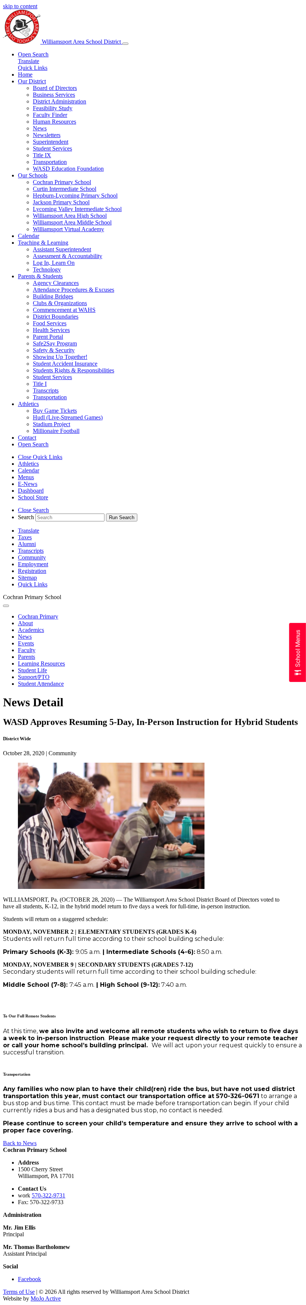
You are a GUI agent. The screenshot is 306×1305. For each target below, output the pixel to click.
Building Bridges (53, 296)
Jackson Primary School (61, 202)
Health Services (51, 330)
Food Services (49, 323)
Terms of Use (19, 1292)
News (40, 128)
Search (26, 517)
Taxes (25, 537)
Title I (40, 384)
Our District (32, 81)
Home (25, 74)
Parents (26, 657)
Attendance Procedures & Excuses (73, 289)
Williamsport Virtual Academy (68, 229)
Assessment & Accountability (67, 256)
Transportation (50, 162)
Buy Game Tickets (55, 410)
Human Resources (54, 121)
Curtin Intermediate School (64, 189)
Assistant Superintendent (62, 249)
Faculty (26, 650)
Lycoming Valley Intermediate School (77, 209)
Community (32, 557)
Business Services (54, 95)
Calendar (28, 236)
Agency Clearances (56, 283)
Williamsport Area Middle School (72, 222)
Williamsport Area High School (70, 216)
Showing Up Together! (60, 357)
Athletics (28, 404)
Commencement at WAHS (64, 310)
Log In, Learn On (54, 263)
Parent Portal (48, 337)
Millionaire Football (56, 431)
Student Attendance (41, 684)
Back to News (20, 1143)
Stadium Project (51, 424)
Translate (28, 61)
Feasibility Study (52, 108)
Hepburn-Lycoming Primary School (75, 195)
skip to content (20, 6)
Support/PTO (34, 677)
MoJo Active (46, 1298)
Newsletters (46, 135)
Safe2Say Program (55, 343)
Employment (33, 564)
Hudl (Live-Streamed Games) (68, 417)
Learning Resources (41, 663)
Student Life (32, 670)
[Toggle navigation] (125, 44)
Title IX (42, 155)
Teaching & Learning (43, 242)
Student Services (52, 148)
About (25, 623)
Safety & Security (54, 350)
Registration (32, 571)
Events (26, 643)
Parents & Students (40, 276)
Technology (47, 269)
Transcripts (46, 390)
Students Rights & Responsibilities (73, 370)
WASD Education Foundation (68, 168)
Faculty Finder (50, 115)
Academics (31, 630)
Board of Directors (55, 88)
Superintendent (50, 142)
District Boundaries (55, 316)
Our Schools (32, 175)
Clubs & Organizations (60, 303)
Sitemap (27, 577)
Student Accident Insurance (65, 363)
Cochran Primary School (62, 182)
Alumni (27, 544)
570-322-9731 (48, 1195)
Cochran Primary (38, 616)
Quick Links (32, 68)
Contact (27, 437)
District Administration (59, 101)
